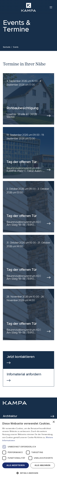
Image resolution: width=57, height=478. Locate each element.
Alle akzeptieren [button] (16, 465)
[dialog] (28, 448)
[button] (28, 472)
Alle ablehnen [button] (42, 465)
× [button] (53, 422)
